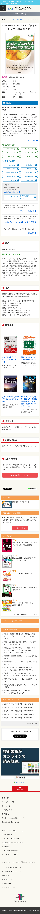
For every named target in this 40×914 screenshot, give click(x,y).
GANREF (5, 875)
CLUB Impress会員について (13, 818)
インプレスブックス (10, 887)
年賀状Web (6, 883)
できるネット (7, 879)
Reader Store (11, 176)
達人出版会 (29, 172)
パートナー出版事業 (10, 851)
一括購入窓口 (30, 233)
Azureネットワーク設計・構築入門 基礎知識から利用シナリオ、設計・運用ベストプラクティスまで (29, 401)
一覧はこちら (33, 723)
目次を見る (32, 140)
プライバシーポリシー (10, 839)
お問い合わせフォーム (13, 222)
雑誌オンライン (11, 172)
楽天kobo (29, 165)
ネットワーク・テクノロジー (14, 19)
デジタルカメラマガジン (11, 871)
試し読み (9, 103)
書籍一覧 (5, 798)
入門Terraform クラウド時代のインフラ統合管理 (10, 399)
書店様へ (5, 814)
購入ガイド (6, 806)
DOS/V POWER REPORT (12, 867)
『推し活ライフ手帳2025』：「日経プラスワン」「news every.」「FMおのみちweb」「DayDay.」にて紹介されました (19, 650)
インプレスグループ (10, 855)
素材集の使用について (10, 822)
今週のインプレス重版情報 (13, 704)
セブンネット (11, 152)
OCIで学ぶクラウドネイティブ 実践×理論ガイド (10, 359)
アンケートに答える (27, 211)
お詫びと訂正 (29, 222)
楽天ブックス (29, 149)
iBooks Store (29, 180)
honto (29, 156)
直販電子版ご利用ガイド (11, 192)
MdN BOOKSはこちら (20, 14)
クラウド (29, 19)
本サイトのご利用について (12, 831)
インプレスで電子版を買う (20, 197)
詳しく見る (21, 528)
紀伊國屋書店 (29, 176)
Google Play (11, 169)
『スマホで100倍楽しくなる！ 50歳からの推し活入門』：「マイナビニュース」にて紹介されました (20, 636)
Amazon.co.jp (11, 149)
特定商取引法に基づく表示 (12, 843)
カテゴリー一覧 (8, 802)
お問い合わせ (7, 835)
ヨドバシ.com (29, 152)
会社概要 (5, 847)
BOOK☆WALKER (11, 180)
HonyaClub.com (11, 156)
